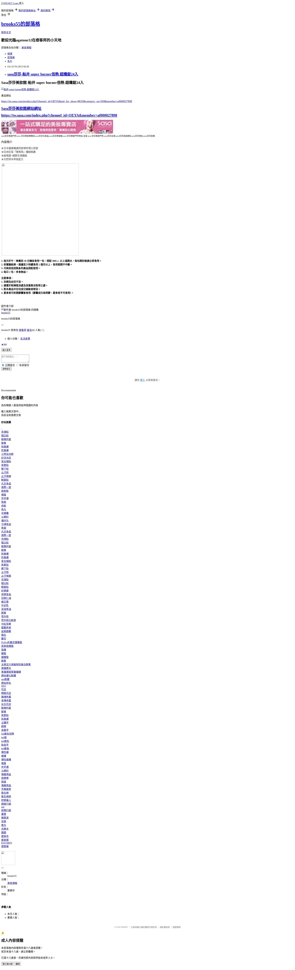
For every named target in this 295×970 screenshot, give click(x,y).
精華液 (5, 817)
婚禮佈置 (6, 697)
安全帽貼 (6, 461)
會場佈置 (6, 700)
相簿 (9, 53)
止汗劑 (5, 472)
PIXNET (124, 927)
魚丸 (3, 509)
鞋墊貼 (5, 480)
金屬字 (5, 730)
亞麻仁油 (6, 598)
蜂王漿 (5, 601)
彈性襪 (5, 752)
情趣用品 (6, 774)
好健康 (5, 590)
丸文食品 (6, 483)
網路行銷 (6, 804)
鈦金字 (5, 745)
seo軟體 (5, 679)
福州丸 (5, 520)
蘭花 (3, 638)
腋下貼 (5, 469)
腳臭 (3, 443)
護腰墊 (5, 657)
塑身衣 (5, 836)
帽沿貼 (5, 435)
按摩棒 (5, 778)
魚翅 (3, 528)
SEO (3, 686)
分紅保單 (6, 624)
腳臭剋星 (6, 439)
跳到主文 (6, 32)
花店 (3, 689)
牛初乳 (5, 605)
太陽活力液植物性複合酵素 (16, 664)
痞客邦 (22, 330)
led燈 (4, 737)
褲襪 (3, 756)
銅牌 (3, 726)
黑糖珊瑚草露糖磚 (11, 672)
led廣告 (5, 741)
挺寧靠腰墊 (7, 646)
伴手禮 (5, 498)
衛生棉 (5, 793)
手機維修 (6, 789)
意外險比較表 (8, 620)
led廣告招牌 (7, 733)
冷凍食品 (6, 524)
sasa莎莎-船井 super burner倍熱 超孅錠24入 (42, 74)
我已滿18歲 (7, 964)
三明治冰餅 (7, 454)
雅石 (3, 635)
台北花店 (6, 704)
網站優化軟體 (8, 675)
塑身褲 (5, 840)
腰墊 (3, 653)
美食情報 (26, 47)
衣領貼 (5, 432)
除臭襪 (5, 446)
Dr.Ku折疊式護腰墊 (11, 642)
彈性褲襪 (6, 759)
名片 (9, 61)
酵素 (3, 613)
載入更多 (6, 350)
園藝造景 (6, 627)
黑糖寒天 (6, 668)
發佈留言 (6, 369)
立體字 (5, 722)
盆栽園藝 (6, 631)
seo (2, 807)
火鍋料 (5, 517)
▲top (4, 344)
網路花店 (6, 693)
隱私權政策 (165, 927)
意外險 (5, 616)
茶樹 (3, 821)
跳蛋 (3, 781)
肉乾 (3, 505)
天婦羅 (5, 513)
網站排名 (6, 683)
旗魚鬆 (5, 491)
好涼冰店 (6, 457)
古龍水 (5, 829)
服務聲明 (177, 927)
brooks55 (5, 312)
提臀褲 (5, 846)
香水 (3, 825)
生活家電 (25, 338)
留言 (29, 330)
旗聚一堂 (6, 487)
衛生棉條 (6, 796)
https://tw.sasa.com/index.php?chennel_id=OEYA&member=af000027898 (59, 115)
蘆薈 (3, 814)
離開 (18, 964)
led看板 (5, 748)
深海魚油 (6, 609)
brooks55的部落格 (20, 24)
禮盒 (3, 494)
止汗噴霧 (6, 476)
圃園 (3, 832)
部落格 (11, 57)
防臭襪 (5, 450)
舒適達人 (6, 800)
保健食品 (6, 594)
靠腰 (3, 649)
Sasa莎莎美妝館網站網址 (21, 108)
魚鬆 (3, 502)
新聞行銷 (6, 810)
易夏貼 (5, 465)
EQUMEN (6, 843)
